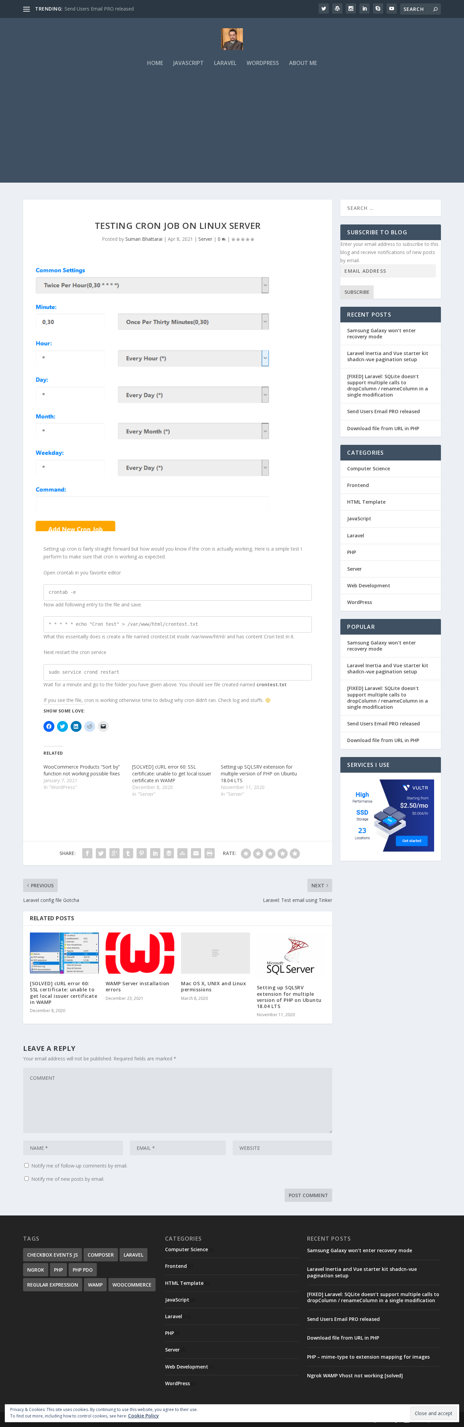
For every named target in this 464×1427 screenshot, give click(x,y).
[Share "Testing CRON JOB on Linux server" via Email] (196, 853)
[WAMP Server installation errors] (140, 953)
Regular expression (52, 1284)
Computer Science (368, 468)
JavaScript (188, 63)
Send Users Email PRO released (99, 8)
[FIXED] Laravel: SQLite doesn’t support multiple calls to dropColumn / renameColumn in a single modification (387, 385)
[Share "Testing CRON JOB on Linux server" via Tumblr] (128, 853)
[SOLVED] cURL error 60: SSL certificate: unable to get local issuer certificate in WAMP (171, 773)
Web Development (368, 585)
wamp (95, 1284)
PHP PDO (83, 1269)
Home (155, 63)
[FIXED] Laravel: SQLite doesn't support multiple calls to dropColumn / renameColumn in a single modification (387, 697)
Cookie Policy (143, 1415)
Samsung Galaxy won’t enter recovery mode (381, 333)
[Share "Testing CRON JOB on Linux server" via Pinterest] (141, 853)
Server (205, 239)
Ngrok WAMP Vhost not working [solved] (355, 1375)
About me (303, 63)
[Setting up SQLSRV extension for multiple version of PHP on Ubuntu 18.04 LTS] (291, 955)
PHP (351, 552)
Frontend (358, 485)
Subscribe (357, 292)
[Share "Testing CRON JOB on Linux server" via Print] (209, 853)
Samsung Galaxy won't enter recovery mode (381, 645)
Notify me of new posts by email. (67, 1179)
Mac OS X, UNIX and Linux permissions (213, 986)
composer (101, 1255)
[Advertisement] (232, 135)
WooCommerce (131, 1284)
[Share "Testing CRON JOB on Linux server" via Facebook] (87, 853)
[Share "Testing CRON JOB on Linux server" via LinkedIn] (155, 853)
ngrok (35, 1269)
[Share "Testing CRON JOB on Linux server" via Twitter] (101, 853)
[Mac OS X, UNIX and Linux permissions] (215, 953)
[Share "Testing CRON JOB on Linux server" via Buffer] (169, 853)
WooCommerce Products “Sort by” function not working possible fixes (81, 770)
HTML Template (366, 502)
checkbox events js (52, 1255)
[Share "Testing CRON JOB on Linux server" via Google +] (114, 853)
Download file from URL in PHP (383, 428)
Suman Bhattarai (143, 239)
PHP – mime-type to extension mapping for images (368, 1357)
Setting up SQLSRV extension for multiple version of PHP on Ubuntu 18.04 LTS (259, 773)
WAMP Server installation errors (137, 986)
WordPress (263, 63)
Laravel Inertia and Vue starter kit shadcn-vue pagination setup (387, 356)
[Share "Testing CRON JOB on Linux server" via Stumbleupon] (182, 853)
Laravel (225, 63)
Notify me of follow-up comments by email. (79, 1165)
